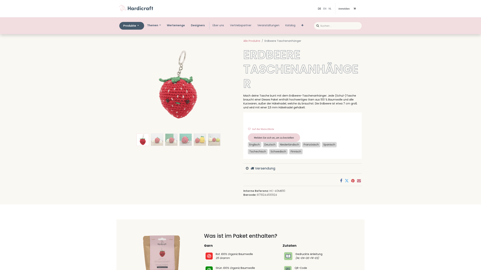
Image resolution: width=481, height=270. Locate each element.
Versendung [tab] (264, 168)
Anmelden (344, 8)
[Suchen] (316, 25)
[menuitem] (176, 25)
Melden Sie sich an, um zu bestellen (274, 137)
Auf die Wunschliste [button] (263, 129)
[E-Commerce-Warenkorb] (357, 8)
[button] (128, 85)
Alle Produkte (251, 41)
